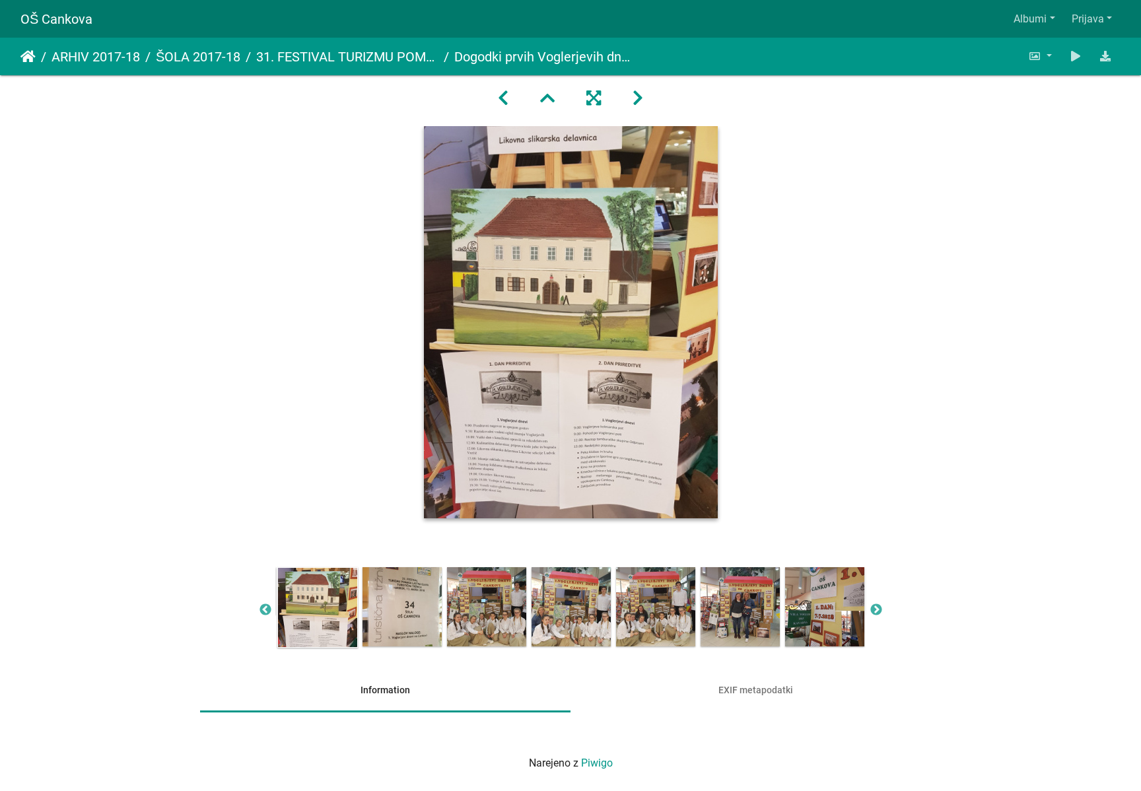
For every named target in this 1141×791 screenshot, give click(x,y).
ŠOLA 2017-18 (198, 57)
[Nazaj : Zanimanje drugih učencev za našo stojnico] (503, 98)
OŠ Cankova (56, 19)
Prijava (1088, 19)
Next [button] (876, 610)
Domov (28, 57)
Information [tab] (385, 690)
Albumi (1030, 19)
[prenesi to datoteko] (1105, 56)
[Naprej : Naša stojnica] (638, 98)
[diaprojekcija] (1075, 56)
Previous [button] (265, 610)
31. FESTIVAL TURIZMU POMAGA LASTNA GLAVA (347, 57)
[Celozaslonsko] (593, 98)
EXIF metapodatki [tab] (755, 690)
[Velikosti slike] (1040, 56)
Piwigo (597, 763)
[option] (317, 607)
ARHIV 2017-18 (96, 57)
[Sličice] (547, 98)
